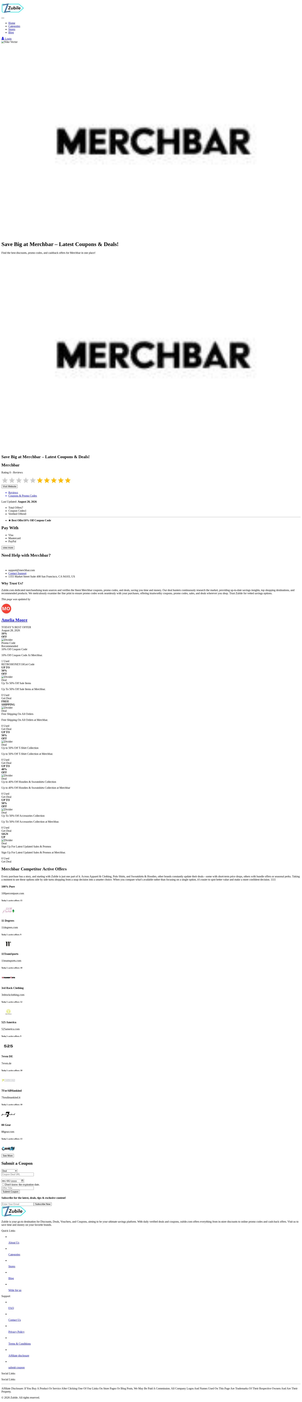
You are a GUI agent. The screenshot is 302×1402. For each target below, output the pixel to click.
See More (8, 1155)
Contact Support (17, 573)
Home (11, 23)
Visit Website (9, 486)
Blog (11, 32)
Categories (14, 26)
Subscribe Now (42, 1204)
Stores (11, 29)
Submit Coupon (10, 1191)
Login (8, 38)
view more (8, 547)
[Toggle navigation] (2, 18)
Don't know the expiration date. (22, 1184)
